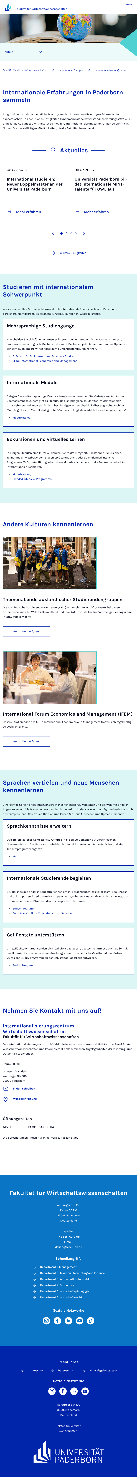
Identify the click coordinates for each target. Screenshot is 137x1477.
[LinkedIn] (68, 1320)
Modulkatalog (21, 417)
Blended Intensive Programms (32, 479)
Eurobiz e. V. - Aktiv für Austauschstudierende (42, 913)
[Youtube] (79, 1320)
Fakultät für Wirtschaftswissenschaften (41, 9)
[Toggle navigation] (40, 51)
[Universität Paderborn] (68, 1452)
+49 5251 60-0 (68, 1431)
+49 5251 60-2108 (68, 1236)
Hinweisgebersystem (103, 1370)
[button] (53, 233)
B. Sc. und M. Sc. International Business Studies (43, 356)
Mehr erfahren (31, 631)
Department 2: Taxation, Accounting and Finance (72, 1273)
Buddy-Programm (23, 908)
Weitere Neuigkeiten (73, 253)
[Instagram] (46, 1320)
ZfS (14, 856)
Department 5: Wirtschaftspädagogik (64, 1291)
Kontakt (8, 52)
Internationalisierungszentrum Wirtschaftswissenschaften (38, 1028)
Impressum (35, 1370)
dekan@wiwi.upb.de (68, 1247)
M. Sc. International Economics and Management (44, 361)
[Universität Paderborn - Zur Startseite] (8, 7)
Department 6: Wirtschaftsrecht (61, 1297)
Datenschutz (66, 1370)
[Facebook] (57, 1320)
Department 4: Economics (57, 1285)
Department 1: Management (58, 1267)
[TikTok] (90, 1320)
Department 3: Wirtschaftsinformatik (65, 1279)
